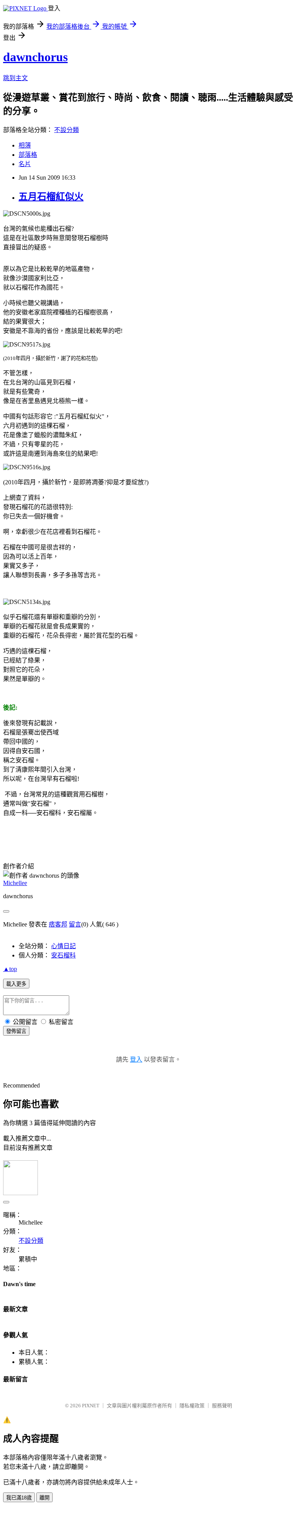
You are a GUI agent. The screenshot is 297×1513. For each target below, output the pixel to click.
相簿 (25, 145)
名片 (25, 164)
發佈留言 (16, 1031)
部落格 (28, 154)
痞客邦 (58, 924)
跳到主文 (15, 78)
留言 (75, 924)
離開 (44, 1498)
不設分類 (66, 130)
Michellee (15, 883)
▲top (10, 969)
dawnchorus (35, 57)
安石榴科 (63, 955)
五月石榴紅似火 (51, 197)
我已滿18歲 (19, 1498)
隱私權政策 (192, 1405)
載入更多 (16, 984)
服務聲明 (222, 1405)
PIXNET (90, 1405)
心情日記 (63, 946)
